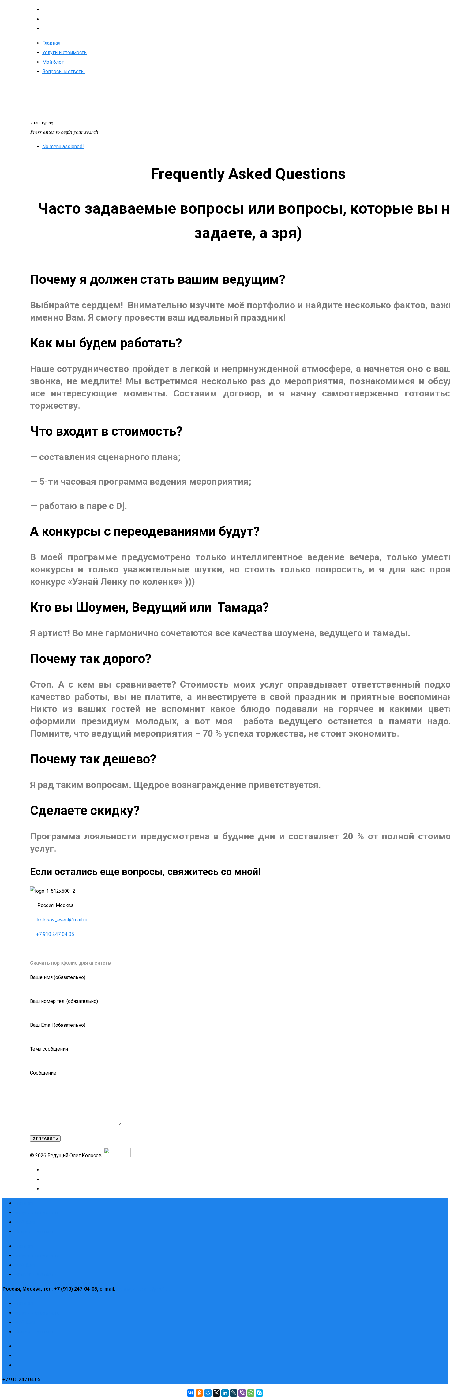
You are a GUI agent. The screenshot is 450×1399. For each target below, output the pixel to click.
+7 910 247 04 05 (55, 934)
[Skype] (259, 1393)
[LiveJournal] (233, 1393)
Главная (51, 43)
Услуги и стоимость (64, 52)
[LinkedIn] (225, 1393)
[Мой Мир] (208, 1393)
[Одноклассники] (199, 1393)
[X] (216, 1393)
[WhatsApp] (250, 1393)
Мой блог (53, 62)
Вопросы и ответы (63, 71)
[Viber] (242, 1393)
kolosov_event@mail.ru (62, 920)
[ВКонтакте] (190, 1393)
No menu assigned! (63, 146)
